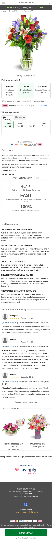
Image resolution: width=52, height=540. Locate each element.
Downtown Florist (26, 3)
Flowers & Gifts (13, 11)
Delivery (7, 119)
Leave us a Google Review (26, 512)
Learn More (42, 105)
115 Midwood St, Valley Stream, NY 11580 (26, 491)
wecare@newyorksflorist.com (26, 496)
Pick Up (22, 117)
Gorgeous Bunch (25, 322)
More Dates (44, 124)
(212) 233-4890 (26, 493)
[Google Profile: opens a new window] (26, 504)
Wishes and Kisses (26, 381)
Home (4, 11)
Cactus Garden (24, 346)
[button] (46, 534)
